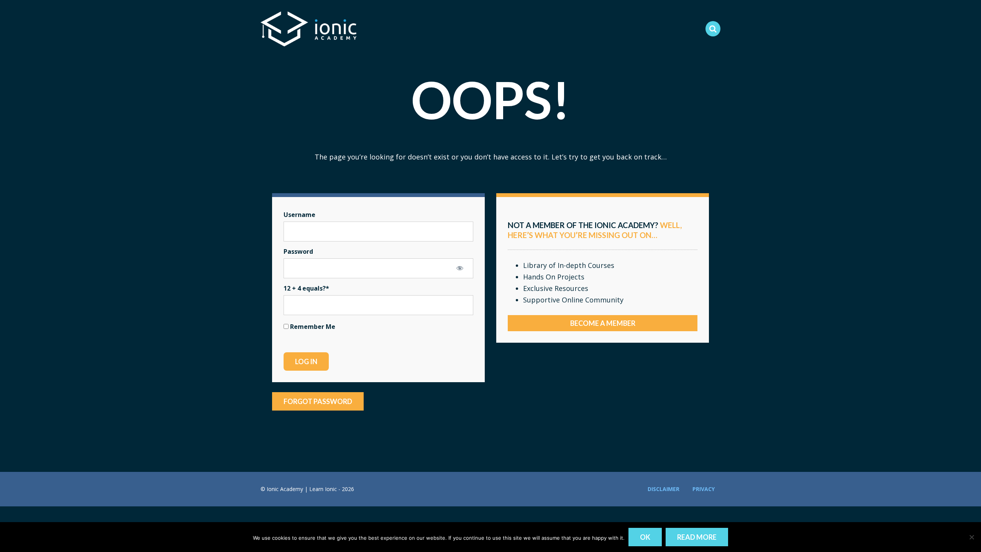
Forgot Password (318, 401)
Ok (645, 537)
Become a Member (602, 323)
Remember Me (312, 326)
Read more (697, 537)
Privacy (703, 489)
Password (298, 251)
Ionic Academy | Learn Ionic (308, 29)
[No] (971, 537)
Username (299, 214)
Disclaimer (663, 489)
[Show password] (459, 268)
